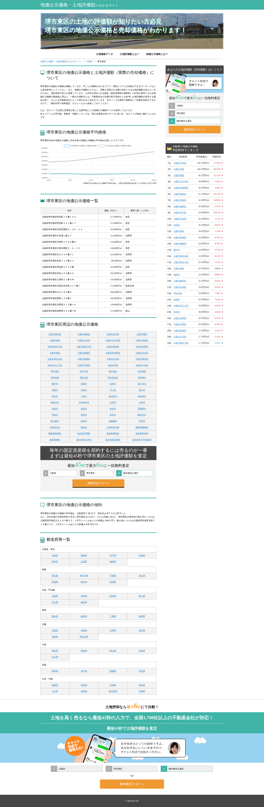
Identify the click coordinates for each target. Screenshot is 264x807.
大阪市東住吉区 (54, 359)
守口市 (113, 390)
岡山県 (113, 651)
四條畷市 (113, 421)
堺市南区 (55, 378)
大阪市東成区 (112, 347)
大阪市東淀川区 (83, 347)
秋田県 (55, 562)
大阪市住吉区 (142, 353)
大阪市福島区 (83, 334)
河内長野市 (84, 402)
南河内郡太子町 (83, 440)
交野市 (142, 421)
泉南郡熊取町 (112, 433)
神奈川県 (84, 576)
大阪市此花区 (112, 334)
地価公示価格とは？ (157, 54)
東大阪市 (55, 421)
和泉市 (55, 409)
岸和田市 (142, 378)
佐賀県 (84, 685)
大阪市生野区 (142, 347)
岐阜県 (84, 616)
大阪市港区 (55, 340)
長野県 (84, 596)
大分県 (55, 691)
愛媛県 (113, 671)
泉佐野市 (113, 396)
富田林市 (142, 396)
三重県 (113, 616)
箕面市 (84, 409)
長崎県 (113, 685)
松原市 (113, 402)
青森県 (84, 555)
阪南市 (84, 427)
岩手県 (113, 555)
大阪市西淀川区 (54, 347)
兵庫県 (113, 630)
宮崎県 (84, 691)
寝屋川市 (55, 402)
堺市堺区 (55, 371)
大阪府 (55, 630)
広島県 (142, 651)
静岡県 (142, 616)
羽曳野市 (142, 409)
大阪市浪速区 (142, 340)
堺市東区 (113, 371)
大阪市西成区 (83, 359)
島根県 (84, 651)
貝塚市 (84, 390)
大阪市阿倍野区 (112, 353)
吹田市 (113, 384)
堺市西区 (142, 371)
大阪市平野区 (83, 365)
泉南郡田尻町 (142, 433)
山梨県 (55, 596)
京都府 (84, 630)
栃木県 (84, 582)
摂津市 (84, 415)
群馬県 (113, 582)
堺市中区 (84, 371)
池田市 (84, 384)
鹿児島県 (113, 691)
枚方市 (142, 390)
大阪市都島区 (54, 334)
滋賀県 (55, 637)
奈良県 (142, 630)
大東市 (142, 402)
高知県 (142, 671)
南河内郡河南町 (112, 440)
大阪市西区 (142, 334)
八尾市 (84, 396)
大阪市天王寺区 (112, 340)
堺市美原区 (113, 378)
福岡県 (55, 685)
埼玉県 (142, 576)
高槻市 (55, 390)
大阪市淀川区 (112, 359)
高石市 (113, 415)
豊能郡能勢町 (54, 433)
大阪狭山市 (55, 427)
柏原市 (113, 409)
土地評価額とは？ (129, 54)
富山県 (142, 596)
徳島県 (55, 671)
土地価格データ (104, 54)
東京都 (55, 576)
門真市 (55, 415)
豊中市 (55, 384)
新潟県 (113, 596)
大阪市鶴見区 (142, 359)
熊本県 (142, 685)
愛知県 (55, 616)
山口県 (55, 657)
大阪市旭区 (55, 353)
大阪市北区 (113, 365)
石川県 (55, 602)
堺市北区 (84, 378)
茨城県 (55, 582)
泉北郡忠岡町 (83, 433)
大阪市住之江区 (54, 365)
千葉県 (113, 576)
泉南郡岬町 (55, 440)
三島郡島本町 (112, 427)
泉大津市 (142, 384)
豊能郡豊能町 (142, 427)
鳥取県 (55, 651)
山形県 (84, 562)
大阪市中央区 (142, 365)
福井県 (84, 602)
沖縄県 (142, 691)
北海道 (55, 555)
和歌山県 (84, 637)
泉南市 (84, 421)
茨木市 (55, 396)
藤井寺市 (142, 415)
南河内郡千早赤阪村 (142, 440)
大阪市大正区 (83, 340)
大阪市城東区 (83, 353)
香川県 (84, 671)
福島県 (113, 562)
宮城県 (142, 555)
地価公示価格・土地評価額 (79, 4)
